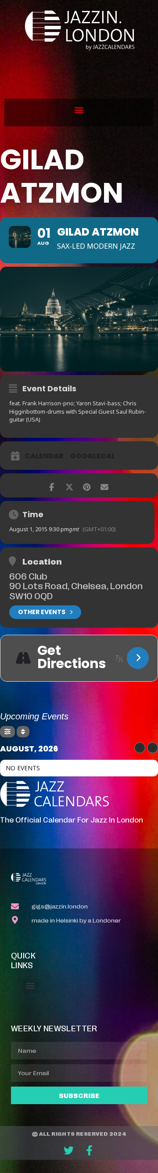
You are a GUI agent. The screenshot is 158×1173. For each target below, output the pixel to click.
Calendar (44, 456)
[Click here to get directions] (138, 658)
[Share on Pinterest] (86, 485)
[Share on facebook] (51, 485)
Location (42, 561)
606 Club (28, 575)
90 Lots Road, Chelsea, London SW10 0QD (76, 590)
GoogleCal (92, 456)
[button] (79, 110)
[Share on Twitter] (69, 485)
